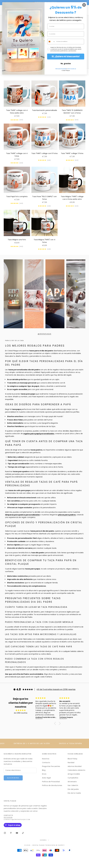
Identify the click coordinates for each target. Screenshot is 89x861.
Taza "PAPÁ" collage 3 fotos (72, 153)
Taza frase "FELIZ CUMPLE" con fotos (44, 197)
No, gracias (66, 63)
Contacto (46, 762)
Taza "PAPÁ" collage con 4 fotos (17, 154)
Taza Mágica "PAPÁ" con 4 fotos (44, 240)
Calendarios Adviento (76, 770)
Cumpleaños (73, 778)
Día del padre (73, 789)
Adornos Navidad (74, 766)
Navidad (71, 762)
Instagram (8, 817)
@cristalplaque (44, 334)
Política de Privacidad (51, 781)
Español (43, 840)
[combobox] (51, 41)
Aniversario (72, 781)
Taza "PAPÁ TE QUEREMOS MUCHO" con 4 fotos (72, 111)
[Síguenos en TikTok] (23, 833)
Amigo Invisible (74, 774)
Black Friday (72, 759)
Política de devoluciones (52, 785)
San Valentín (73, 785)
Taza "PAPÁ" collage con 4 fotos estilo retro (17, 111)
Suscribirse (13, 778)
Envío (44, 774)
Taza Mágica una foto (17, 239)
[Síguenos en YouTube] (17, 833)
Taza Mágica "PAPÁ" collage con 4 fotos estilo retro (72, 197)
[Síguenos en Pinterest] (11, 833)
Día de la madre (74, 793)
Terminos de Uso (72, 68)
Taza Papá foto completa (16, 196)
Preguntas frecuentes (51, 766)
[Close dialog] (84, 5)
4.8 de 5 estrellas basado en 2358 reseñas (56, 689)
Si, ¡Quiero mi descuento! (66, 56)
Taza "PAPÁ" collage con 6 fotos (44, 153)
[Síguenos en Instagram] (5, 833)
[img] (20, 710)
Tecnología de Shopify (55, 845)
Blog (44, 770)
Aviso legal (46, 778)
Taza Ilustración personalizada (44, 110)
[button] (55, 723)
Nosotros (45, 759)
